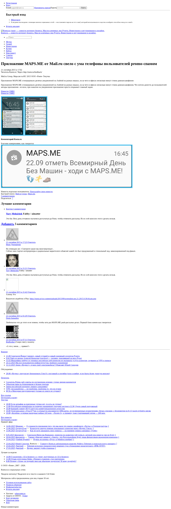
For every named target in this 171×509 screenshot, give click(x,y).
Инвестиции (11, 46)
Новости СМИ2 (8, 91)
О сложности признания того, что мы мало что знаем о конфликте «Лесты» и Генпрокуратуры (66, 426)
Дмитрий (19, 446)
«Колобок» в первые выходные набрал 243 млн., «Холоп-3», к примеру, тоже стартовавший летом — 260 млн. (58, 413)
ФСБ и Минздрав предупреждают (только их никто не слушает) (33, 391)
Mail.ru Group (21, 194)
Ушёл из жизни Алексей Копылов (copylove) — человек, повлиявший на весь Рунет (44, 358)
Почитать (5, 378)
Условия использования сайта (18, 482)
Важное (4, 352)
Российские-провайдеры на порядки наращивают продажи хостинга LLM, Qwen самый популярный (54, 406)
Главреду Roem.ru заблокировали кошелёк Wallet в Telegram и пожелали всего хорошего (78, 444)
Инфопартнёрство (14, 487)
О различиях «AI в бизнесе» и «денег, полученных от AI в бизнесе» (37, 457)
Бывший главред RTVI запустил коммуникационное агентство (38, 409)
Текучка (9, 57)
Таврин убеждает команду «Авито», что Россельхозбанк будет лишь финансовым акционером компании (73, 437)
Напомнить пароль (42, 8)
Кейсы (9, 51)
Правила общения (13, 485)
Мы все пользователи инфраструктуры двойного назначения (37, 363)
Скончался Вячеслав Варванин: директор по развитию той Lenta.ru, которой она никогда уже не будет (70, 435)
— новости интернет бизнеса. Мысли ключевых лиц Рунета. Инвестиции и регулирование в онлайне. (48, 33)
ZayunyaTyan (21, 428)
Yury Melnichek (14, 213)
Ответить (32, 242)
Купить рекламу (13, 26)
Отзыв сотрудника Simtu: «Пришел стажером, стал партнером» (35, 459)
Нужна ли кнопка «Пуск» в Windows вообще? (53, 439)
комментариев (8, 196)
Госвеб (9, 44)
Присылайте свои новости (41, 191)
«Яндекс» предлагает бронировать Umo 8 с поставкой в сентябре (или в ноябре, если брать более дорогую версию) (58, 373)
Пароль (45, 8)
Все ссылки (6, 395)
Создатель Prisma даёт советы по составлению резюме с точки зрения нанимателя (41, 382)
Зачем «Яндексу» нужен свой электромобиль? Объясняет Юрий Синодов (42, 365)
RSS (8, 502)
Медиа (9, 42)
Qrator (25, 496)
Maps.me (31, 194)
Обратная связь (12, 500)
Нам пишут (11, 53)
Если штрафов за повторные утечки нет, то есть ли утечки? (36, 404)
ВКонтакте (15, 20)
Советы (9, 55)
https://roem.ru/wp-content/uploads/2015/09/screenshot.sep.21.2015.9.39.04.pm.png (63, 299)
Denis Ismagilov (12, 318)
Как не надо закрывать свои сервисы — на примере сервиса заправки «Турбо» (63, 431)
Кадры (9, 48)
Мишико (19, 426)
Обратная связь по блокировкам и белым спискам (27, 384)
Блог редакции (12, 498)
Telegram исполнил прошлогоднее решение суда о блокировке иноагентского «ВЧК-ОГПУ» (66, 446)
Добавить (7, 224)
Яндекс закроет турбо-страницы (40, 448)
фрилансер (19, 435)
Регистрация (11, 3)
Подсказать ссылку (9, 398)
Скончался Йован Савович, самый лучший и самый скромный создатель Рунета (43, 356)
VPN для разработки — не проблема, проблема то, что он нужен (33, 389)
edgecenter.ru (20, 493)
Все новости (6, 417)
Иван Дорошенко (13, 244)
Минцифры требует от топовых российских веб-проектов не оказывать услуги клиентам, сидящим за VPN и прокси (58, 360)
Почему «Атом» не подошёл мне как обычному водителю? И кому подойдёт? (41, 461)
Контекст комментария (16, 209)
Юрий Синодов (22, 444)
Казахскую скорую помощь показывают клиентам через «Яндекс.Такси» (61, 428)
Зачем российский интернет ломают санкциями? (27, 387)
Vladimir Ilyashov (23, 439)
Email (8, 8)
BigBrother (10, 342)
